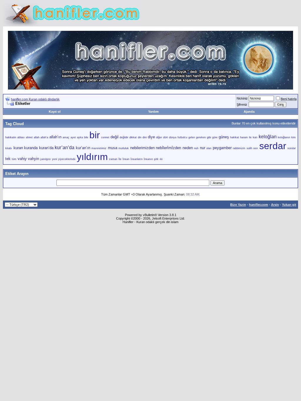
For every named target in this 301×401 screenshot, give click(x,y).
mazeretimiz (98, 148)
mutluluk (123, 148)
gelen (191, 137)
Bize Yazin (238, 204)
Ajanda (249, 111)
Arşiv (275, 204)
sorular (291, 148)
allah (36, 137)
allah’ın (55, 137)
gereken (201, 137)
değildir (124, 137)
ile (250, 137)
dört (165, 137)
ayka (80, 137)
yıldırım (92, 156)
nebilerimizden (142, 148)
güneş (224, 137)
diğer (159, 137)
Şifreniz (242, 104)
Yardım (153, 111)
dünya (172, 137)
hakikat (234, 137)
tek (8, 158)
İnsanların (137, 159)
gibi (209, 137)
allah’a (44, 137)
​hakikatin (10, 137)
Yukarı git (289, 204)
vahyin (33, 158)
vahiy (22, 158)
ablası (21, 137)
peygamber (222, 148)
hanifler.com (258, 204)
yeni (54, 159)
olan (208, 148)
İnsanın (148, 159)
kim (293, 137)
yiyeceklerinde (67, 159)
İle (119, 159)
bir (94, 135)
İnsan (126, 159)
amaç (66, 137)
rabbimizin (239, 148)
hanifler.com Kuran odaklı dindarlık (35, 99)
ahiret (29, 137)
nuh (196, 148)
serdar (272, 146)
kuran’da (46, 148)
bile (86, 137)
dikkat (133, 137)
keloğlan (268, 136)
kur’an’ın (83, 148)
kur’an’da (64, 147)
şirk (156, 159)
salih (249, 148)
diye (151, 137)
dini (145, 137)
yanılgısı (45, 159)
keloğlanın (284, 137)
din (139, 137)
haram (244, 137)
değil (114, 137)
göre (215, 137)
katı (255, 137)
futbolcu (182, 137)
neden (188, 148)
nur (202, 148)
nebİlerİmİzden (168, 148)
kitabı (8, 148)
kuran (18, 148)
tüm (14, 159)
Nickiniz (242, 98)
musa (112, 148)
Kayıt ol (55, 111)
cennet (105, 137)
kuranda (31, 148)
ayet (73, 137)
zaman (113, 159)
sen (255, 148)
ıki (161, 159)
